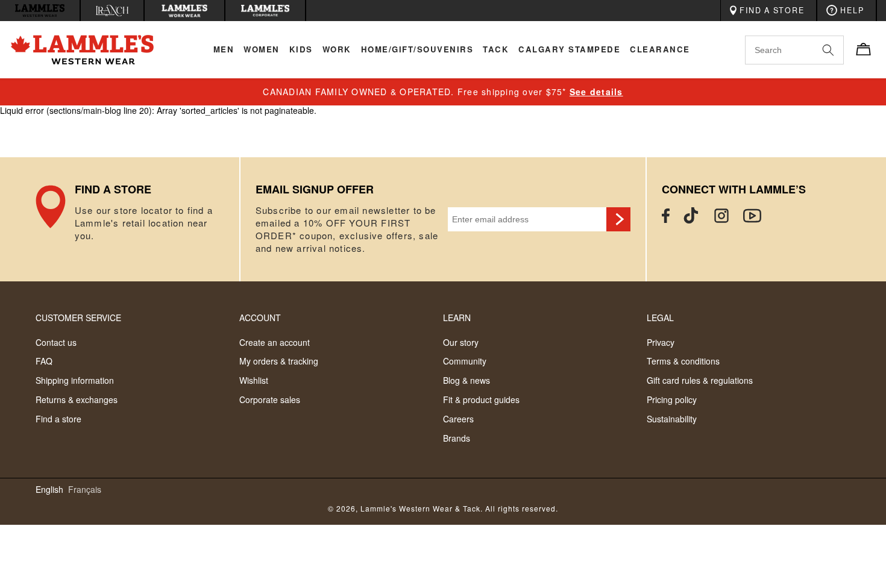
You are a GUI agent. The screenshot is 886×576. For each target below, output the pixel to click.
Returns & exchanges (77, 399)
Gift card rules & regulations (700, 380)
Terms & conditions (683, 361)
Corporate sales (269, 399)
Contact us (56, 342)
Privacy (660, 342)
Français (84, 489)
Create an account (274, 342)
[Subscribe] (618, 219)
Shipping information (75, 380)
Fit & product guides (481, 399)
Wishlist (253, 380)
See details (596, 92)
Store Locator (137, 219)
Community (464, 361)
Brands (456, 438)
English (49, 489)
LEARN (457, 317)
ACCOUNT (260, 317)
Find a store (58, 419)
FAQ (44, 361)
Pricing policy (672, 399)
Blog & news (466, 380)
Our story (461, 342)
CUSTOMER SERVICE (78, 317)
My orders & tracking (278, 361)
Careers (458, 419)
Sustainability (672, 419)
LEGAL (660, 317)
